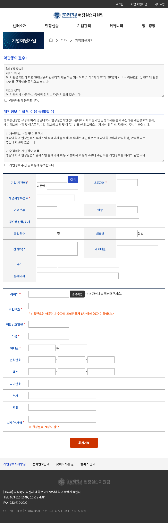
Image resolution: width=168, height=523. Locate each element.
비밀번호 (15, 309)
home (50, 40)
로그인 (119, 4)
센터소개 (19, 25)
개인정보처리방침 (14, 464)
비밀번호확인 (15, 324)
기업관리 (84, 25)
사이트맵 (159, 4)
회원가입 (84, 443)
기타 (64, 40)
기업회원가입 (84, 40)
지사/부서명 (15, 422)
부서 (15, 396)
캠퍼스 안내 (88, 464)
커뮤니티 (116, 25)
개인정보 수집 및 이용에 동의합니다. (32, 165)
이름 (15, 336)
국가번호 (15, 384)
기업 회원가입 (139, 4)
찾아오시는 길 (65, 464)
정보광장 (148, 25)
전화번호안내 (41, 464)
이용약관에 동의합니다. (24, 100)
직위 (15, 408)
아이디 (15, 294)
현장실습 (51, 25)
